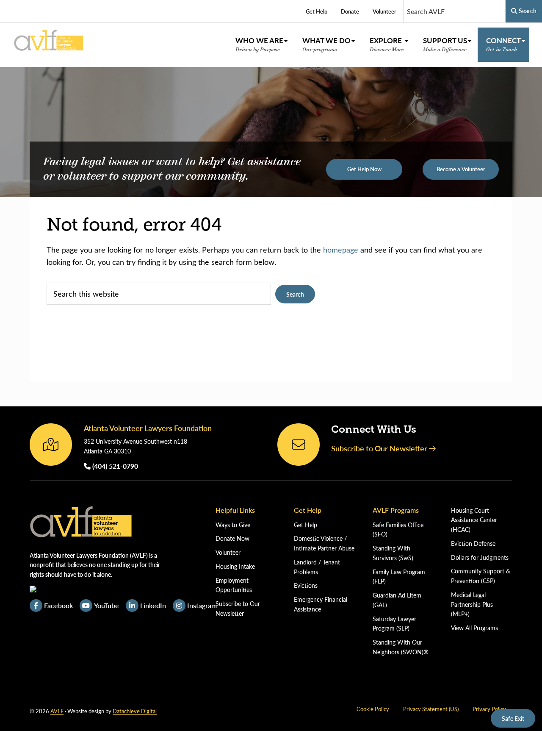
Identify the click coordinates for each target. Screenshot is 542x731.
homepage (340, 250)
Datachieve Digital (135, 710)
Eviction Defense (473, 543)
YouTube (106, 605)
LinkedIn (153, 605)
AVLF (57, 710)
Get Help (305, 525)
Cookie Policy (373, 708)
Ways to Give (233, 525)
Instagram (202, 605)
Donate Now (232, 538)
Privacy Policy (489, 708)
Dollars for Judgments (480, 557)
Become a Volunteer (461, 169)
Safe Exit (513, 718)
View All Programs (474, 628)
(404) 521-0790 (114, 466)
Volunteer (228, 552)
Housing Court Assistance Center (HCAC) (474, 520)
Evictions (306, 585)
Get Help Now (364, 169)
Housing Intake (235, 566)
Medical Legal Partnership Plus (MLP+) (472, 604)
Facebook (58, 605)
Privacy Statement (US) (431, 708)
